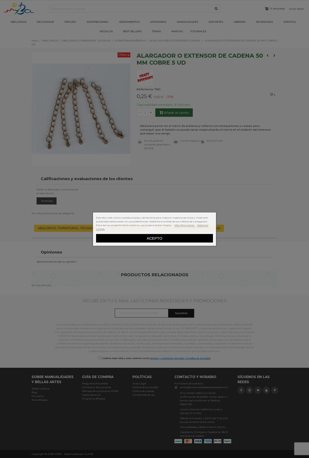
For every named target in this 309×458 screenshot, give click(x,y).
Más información (184, 225)
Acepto (154, 238)
